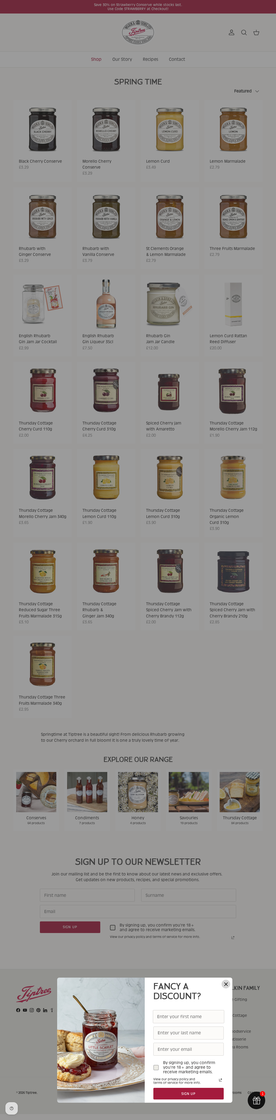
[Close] (225, 984)
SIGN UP (188, 1094)
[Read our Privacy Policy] (220, 1080)
